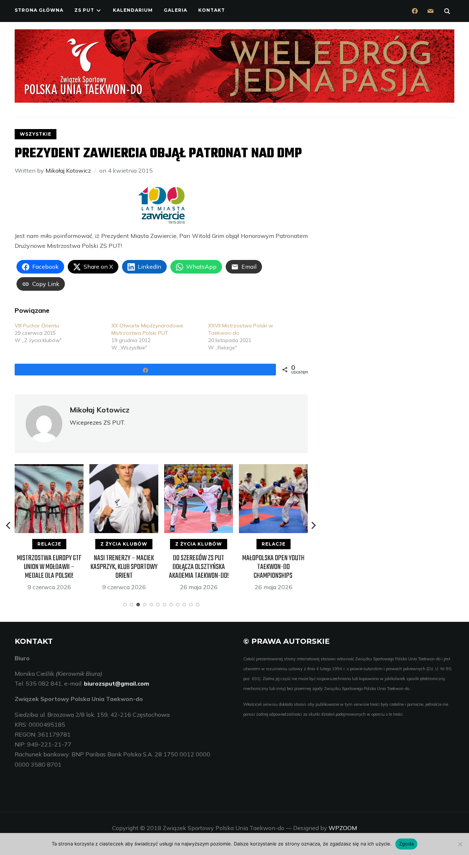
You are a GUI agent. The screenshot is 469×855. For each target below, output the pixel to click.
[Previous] (8, 525)
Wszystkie (35, 134)
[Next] (313, 525)
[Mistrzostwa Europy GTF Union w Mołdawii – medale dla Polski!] (49, 469)
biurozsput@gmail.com (116, 683)
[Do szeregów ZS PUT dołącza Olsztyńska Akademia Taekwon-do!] (198, 469)
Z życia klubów (123, 544)
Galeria (175, 10)
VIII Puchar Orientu (37, 325)
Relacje (49, 544)
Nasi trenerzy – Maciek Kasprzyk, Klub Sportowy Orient (124, 567)
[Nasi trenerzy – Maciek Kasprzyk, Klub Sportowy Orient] (123, 469)
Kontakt (211, 10)
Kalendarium (133, 10)
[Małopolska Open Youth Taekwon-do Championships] (273, 469)
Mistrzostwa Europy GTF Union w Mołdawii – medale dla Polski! (49, 567)
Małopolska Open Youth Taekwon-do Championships (273, 567)
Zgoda (406, 844)
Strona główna (39, 10)
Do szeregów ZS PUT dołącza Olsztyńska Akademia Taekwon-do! (199, 567)
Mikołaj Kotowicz (68, 170)
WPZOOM (343, 828)
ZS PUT (84, 10)
